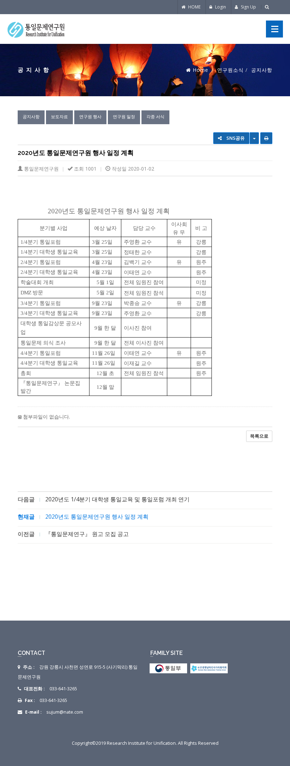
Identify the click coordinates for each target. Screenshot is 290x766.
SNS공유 (235, 138)
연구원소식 (230, 70)
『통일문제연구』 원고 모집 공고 (87, 534)
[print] (266, 138)
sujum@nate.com (64, 712)
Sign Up (248, 7)
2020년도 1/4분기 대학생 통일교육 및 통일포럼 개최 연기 (117, 499)
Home (200, 70)
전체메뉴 (274, 29)
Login (220, 7)
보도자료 (59, 117)
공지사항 (31, 117)
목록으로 (259, 436)
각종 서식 (155, 117)
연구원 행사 (90, 117)
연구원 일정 (124, 117)
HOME (194, 7)
